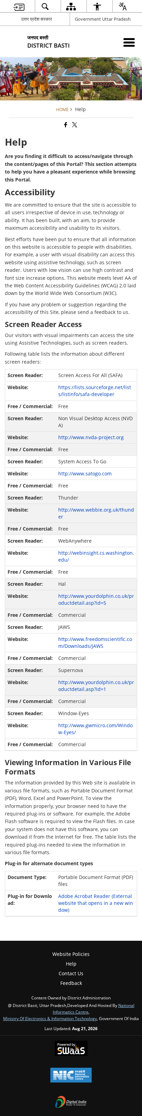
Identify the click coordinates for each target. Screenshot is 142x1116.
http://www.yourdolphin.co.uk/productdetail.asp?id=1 (96, 685)
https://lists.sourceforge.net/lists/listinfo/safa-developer (94, 390)
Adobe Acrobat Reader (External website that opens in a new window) (95, 903)
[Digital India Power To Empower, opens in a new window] (71, 1102)
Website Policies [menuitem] (71, 954)
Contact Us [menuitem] (71, 973)
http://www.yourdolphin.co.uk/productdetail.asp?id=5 (96, 599)
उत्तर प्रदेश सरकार (36, 19)
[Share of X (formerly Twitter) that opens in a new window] (74, 124)
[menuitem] (19, 6)
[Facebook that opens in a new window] (65, 124)
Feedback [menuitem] (71, 983)
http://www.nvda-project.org (91, 437)
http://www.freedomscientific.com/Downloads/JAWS (95, 642)
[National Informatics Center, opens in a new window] (71, 1076)
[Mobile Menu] (129, 42)
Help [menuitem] (71, 963)
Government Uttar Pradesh (103, 19)
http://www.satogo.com (85, 473)
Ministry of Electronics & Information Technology (50, 1018)
